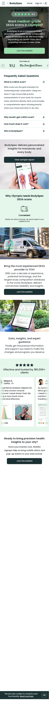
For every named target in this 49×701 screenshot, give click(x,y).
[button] (24, 82)
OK (44, 695)
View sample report (24, 159)
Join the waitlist (24, 50)
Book (29, 3)
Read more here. (27, 696)
